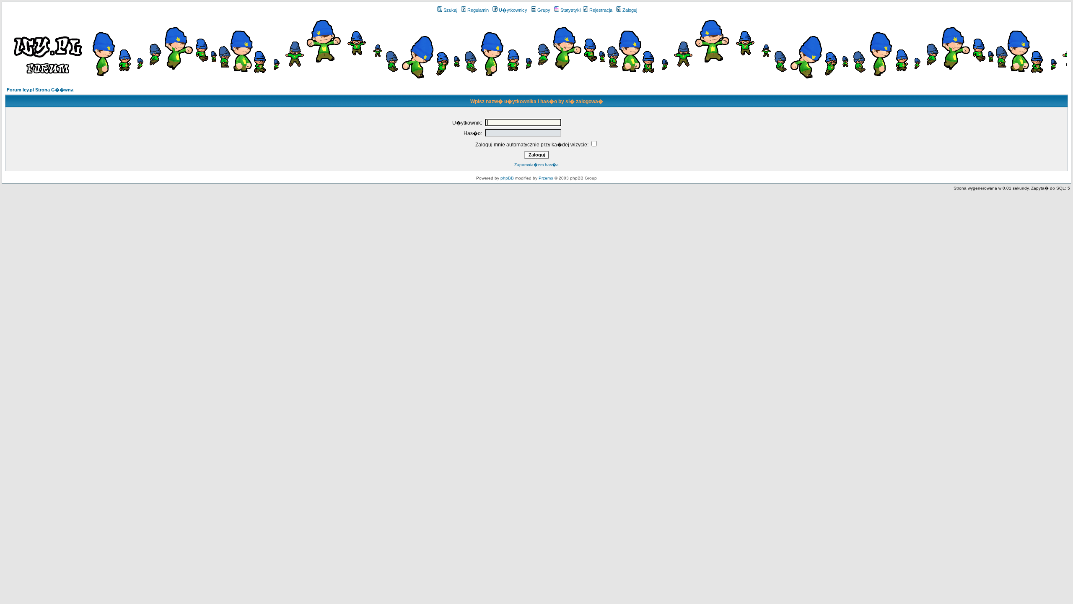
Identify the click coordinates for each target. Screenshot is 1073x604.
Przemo (546, 178)
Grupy (543, 10)
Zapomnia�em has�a (536, 164)
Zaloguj (629, 10)
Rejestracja (600, 10)
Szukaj (450, 10)
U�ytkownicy (513, 10)
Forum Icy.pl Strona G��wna (40, 89)
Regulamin (478, 10)
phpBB (507, 178)
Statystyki (570, 10)
